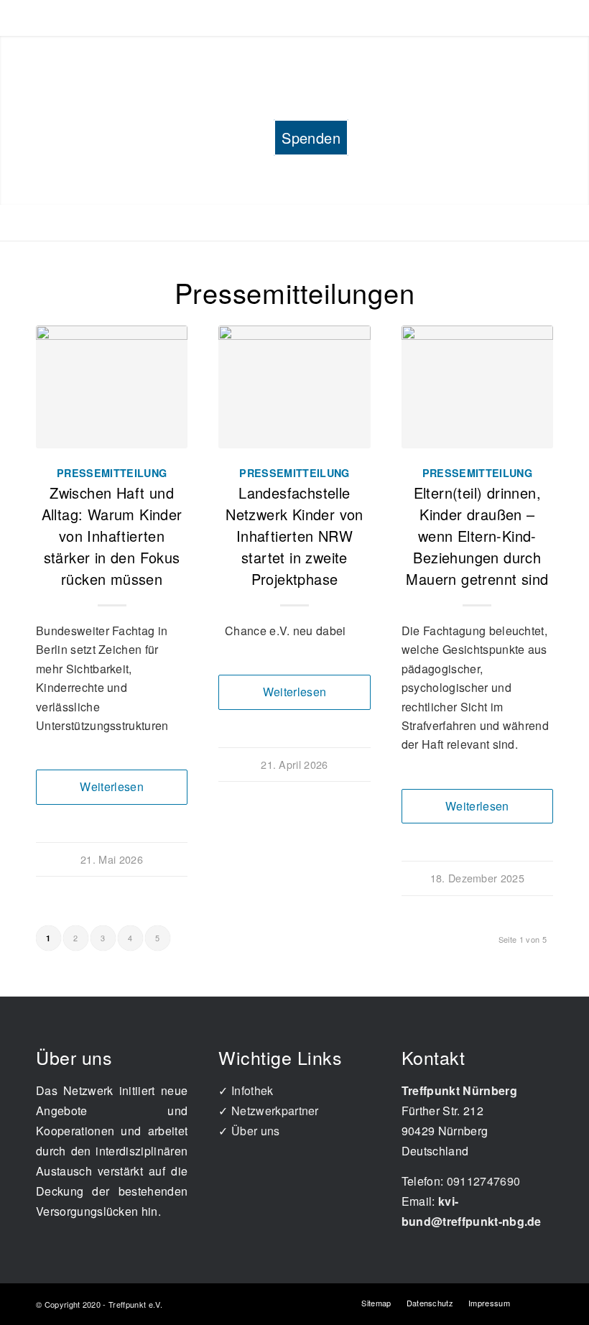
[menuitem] (63, 102)
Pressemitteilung (112, 473)
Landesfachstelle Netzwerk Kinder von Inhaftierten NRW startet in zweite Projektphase (294, 535)
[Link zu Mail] (542, 1302)
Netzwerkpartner (275, 1110)
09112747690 (484, 1181)
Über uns (255, 1130)
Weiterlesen (112, 786)
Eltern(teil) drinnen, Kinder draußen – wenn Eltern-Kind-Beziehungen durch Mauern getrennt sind (477, 535)
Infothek (252, 1090)
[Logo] (294, 48)
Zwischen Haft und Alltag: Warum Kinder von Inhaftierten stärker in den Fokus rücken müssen (112, 535)
